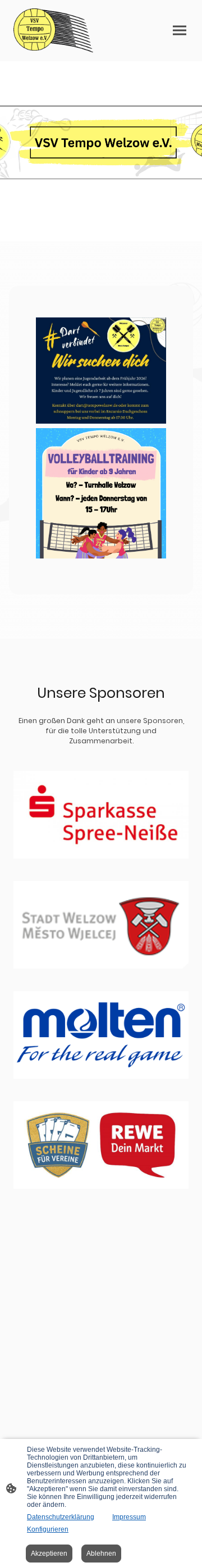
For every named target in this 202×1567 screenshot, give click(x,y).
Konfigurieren (47, 1529)
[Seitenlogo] (55, 30)
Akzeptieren (49, 1553)
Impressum (129, 1517)
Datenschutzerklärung (60, 1517)
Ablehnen (101, 1553)
